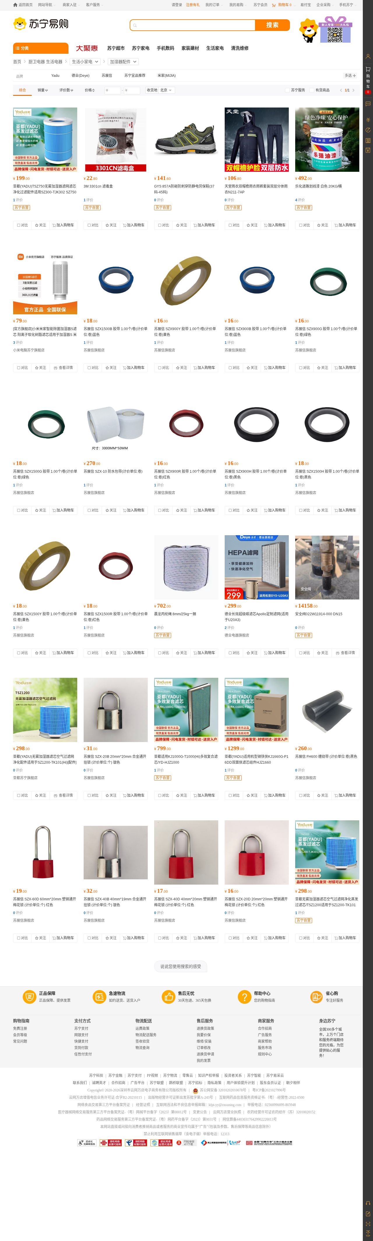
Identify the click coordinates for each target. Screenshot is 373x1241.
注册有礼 (193, 5)
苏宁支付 (81, 1029)
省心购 (332, 993)
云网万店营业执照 (227, 1112)
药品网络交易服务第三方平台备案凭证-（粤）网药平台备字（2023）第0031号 (156, 1119)
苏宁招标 (195, 1083)
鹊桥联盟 (176, 1083)
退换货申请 (205, 1054)
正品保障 (47, 993)
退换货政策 (205, 1029)
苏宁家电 (140, 48)
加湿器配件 (120, 61)
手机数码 (165, 48)
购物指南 (21, 1021)
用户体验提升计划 (241, 1083)
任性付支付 (83, 1054)
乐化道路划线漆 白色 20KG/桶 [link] (318, 186)
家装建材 (190, 48)
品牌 (19, 76)
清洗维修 (240, 48)
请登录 (177, 5)
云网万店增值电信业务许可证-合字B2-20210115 (105, 1098)
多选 (348, 76)
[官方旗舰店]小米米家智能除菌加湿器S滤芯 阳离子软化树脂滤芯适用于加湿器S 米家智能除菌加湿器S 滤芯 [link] (45, 335)
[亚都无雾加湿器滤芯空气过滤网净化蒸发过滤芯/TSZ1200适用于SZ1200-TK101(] (327, 852)
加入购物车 (65, 225)
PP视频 (152, 1076)
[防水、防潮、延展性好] (116, 425)
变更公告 (200, 1112)
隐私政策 (214, 1083)
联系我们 (80, 1083)
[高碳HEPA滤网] (257, 567)
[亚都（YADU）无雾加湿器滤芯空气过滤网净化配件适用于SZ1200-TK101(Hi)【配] (45, 710)
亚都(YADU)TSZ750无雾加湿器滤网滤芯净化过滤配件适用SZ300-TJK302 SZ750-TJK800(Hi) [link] (44, 192)
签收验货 (142, 1041)
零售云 (187, 1076)
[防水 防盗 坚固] (116, 710)
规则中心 (265, 1054)
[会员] (368, 56)
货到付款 (81, 1048)
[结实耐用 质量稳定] (116, 140)
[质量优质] (186, 567)
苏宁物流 (170, 1076)
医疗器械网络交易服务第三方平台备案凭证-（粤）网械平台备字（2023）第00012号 (122, 1112)
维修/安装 (204, 1041)
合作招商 (265, 1029)
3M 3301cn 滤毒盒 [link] (98, 186)
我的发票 (204, 1061)
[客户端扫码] (326, 30)
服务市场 (265, 1048)
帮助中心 (262, 993)
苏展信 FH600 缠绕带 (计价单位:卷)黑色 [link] (326, 757)
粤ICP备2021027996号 (269, 1090)
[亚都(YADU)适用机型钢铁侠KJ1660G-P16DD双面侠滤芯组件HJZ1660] (257, 710)
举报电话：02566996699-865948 (271, 1105)
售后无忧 (186, 993)
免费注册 (20, 1029)
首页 (17, 61)
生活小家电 (82, 61)
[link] (22, 90)
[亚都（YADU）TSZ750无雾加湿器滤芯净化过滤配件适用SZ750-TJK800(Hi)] (45, 140)
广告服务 (265, 1035)
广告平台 (138, 1083)
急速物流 (117, 993)
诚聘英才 (99, 1083)
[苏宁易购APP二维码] (368, 1223)
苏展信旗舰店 (94, 350)
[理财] (368, 119)
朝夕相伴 (293, 1083)
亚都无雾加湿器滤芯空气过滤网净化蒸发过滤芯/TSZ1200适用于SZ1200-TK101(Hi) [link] (326, 905)
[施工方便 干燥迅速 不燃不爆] (327, 140)
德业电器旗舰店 (237, 635)
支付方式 (82, 1021)
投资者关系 (233, 1076)
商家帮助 (265, 1041)
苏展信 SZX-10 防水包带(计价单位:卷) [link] (113, 471)
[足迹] (368, 130)
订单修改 (204, 1048)
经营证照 (143, 1105)
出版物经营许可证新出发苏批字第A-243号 (180, 1098)
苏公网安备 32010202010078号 (223, 1090)
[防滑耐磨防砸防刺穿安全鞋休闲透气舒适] (186, 140)
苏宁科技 (96, 1076)
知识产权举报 (208, 1076)
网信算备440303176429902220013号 (250, 1119)
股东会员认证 (270, 1083)
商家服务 (266, 1021)
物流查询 (142, 1048)
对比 (24, 225)
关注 (42, 225)
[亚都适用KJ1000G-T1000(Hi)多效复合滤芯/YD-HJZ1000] (186, 710)
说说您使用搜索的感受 (180, 966)
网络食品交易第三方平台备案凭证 (104, 1105)
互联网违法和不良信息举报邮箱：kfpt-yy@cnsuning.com (198, 1105)
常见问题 (20, 1041)
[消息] (368, 103)
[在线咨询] (368, 1203)
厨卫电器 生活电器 (45, 61)
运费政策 (142, 1029)
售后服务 (205, 1021)
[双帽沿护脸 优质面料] (257, 140)
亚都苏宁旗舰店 (25, 778)
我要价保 (204, 1035)
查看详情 (65, 368)
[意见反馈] (368, 1213)
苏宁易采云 (275, 1076)
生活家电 (215, 48)
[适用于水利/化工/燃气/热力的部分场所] (327, 567)
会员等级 (20, 1035)
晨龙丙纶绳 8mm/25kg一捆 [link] (175, 614)
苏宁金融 (115, 1076)
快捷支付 (81, 1041)
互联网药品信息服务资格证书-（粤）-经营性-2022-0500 (261, 1098)
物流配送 (144, 1021)
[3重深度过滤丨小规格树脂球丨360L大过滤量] (45, 282)
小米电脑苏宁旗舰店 (29, 350)
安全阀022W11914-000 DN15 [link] (318, 614)
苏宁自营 (22, 208)
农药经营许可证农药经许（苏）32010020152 (281, 1112)
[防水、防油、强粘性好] (116, 282)
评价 (18, 200)
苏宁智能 (254, 1076)
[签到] (368, 140)
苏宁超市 (116, 48)
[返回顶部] (368, 1233)
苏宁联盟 (157, 1083)
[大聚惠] (87, 48)
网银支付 (81, 1035)
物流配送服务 (146, 1035)
